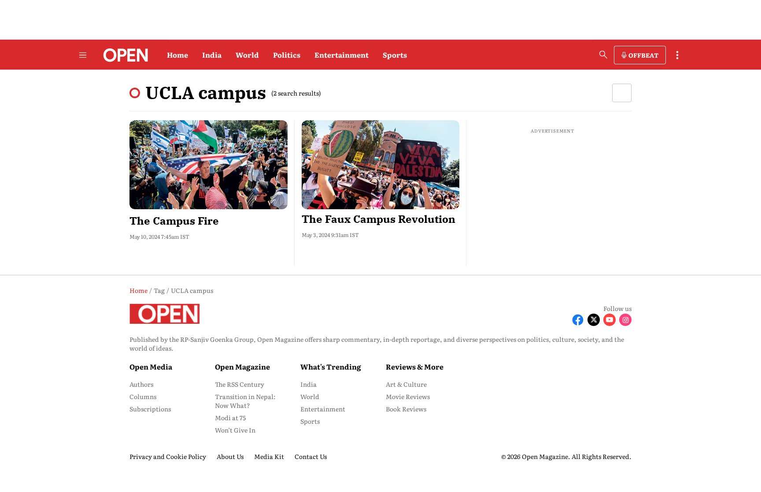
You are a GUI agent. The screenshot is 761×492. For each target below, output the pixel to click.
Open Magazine (242, 366)
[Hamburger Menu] (83, 55)
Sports (395, 54)
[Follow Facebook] (578, 320)
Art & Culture (406, 384)
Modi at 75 (230, 417)
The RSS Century (239, 384)
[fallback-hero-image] (208, 164)
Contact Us (311, 456)
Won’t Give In (235, 429)
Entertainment (341, 54)
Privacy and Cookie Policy (167, 456)
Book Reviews (406, 408)
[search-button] (603, 54)
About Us (230, 456)
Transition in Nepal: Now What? (245, 401)
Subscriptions (150, 408)
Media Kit (269, 456)
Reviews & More (414, 366)
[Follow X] (593, 320)
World (247, 54)
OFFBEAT (643, 55)
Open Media (150, 366)
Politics (286, 54)
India (212, 54)
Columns (142, 396)
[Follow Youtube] (609, 320)
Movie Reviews (408, 396)
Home (177, 54)
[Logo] (123, 55)
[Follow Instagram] (625, 320)
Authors (141, 384)
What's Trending (330, 366)
